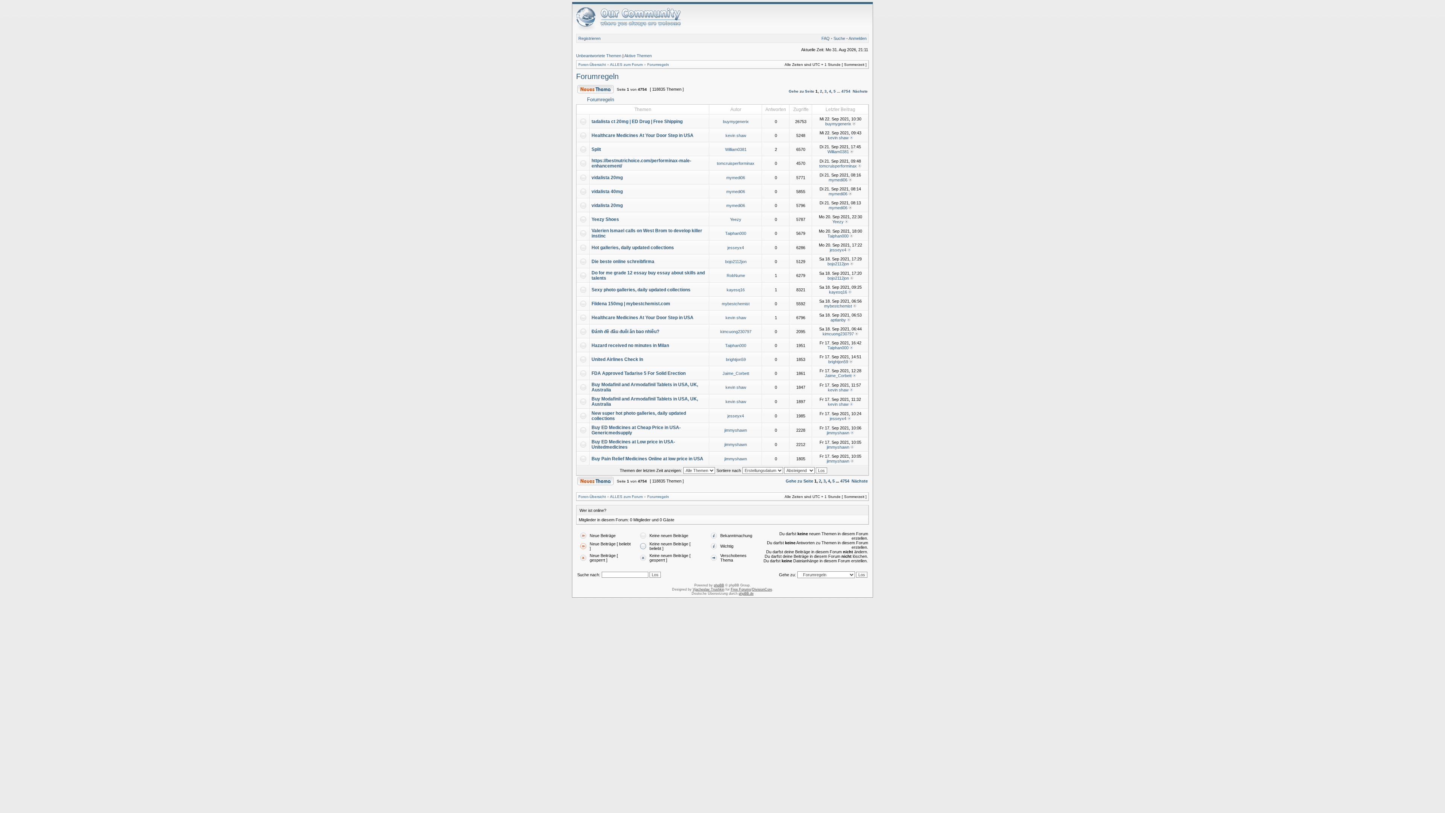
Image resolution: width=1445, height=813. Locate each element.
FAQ (825, 38)
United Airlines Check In (617, 359)
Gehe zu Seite (801, 91)
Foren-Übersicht (592, 64)
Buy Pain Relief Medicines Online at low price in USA (647, 458)
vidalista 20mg (607, 177)
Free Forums (741, 589)
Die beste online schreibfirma (623, 261)
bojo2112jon (736, 261)
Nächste (860, 91)
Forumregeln (658, 64)
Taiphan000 (735, 233)
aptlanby (838, 320)
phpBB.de (746, 593)
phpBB (719, 585)
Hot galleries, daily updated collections (633, 247)
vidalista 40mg (607, 191)
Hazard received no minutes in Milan (630, 345)
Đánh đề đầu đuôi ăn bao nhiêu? (625, 331)
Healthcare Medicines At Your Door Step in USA (643, 135)
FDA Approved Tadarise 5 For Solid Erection (639, 373)
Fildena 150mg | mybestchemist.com (631, 303)
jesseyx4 (735, 247)
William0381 (736, 149)
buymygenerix (736, 121)
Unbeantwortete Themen (598, 55)
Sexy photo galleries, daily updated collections (641, 289)
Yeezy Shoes (605, 219)
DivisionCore (762, 589)
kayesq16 (736, 290)
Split (596, 149)
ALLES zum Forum (626, 64)
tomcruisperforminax (735, 163)
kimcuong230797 (735, 331)
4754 (845, 91)
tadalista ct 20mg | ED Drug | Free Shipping (637, 121)
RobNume (736, 275)
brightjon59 (736, 359)
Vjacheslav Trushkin (708, 589)
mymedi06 (735, 177)
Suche (839, 38)
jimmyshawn (735, 430)
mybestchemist (736, 303)
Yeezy (735, 219)
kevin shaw (736, 135)
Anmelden (858, 38)
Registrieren (589, 38)
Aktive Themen (638, 55)
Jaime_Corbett (735, 373)
